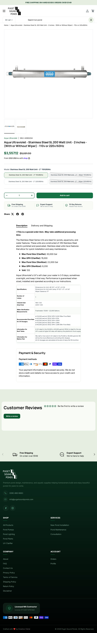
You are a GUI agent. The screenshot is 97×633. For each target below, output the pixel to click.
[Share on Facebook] (17, 214)
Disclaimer (7, 591)
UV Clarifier (8, 543)
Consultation (56, 534)
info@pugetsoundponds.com (21, 499)
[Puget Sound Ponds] (48, 474)
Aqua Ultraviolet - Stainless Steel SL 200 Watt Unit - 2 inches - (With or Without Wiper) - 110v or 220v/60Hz (49, 25)
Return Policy (8, 586)
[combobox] (48, 20)
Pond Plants (8, 539)
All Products (8, 525)
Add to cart (64, 195)
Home (6, 25)
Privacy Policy (9, 573)
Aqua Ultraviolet (10, 138)
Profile (53, 563)
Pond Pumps (8, 530)
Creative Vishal (24, 629)
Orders (53, 559)
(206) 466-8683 (16, 493)
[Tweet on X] (12, 214)
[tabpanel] (48, 287)
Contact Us (8, 568)
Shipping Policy (9, 582)
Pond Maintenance (58, 530)
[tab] (21, 225)
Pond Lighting (9, 534)
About (5, 559)
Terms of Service (10, 577)
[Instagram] (12, 508)
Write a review (12, 416)
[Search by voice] (91, 20)
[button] (93, 11)
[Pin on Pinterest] (22, 214)
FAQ (5, 563)
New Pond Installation (60, 525)
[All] (9, 20)
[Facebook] (6, 508)
